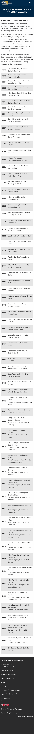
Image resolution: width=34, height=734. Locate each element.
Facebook (6, 698)
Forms (3, 686)
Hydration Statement (9, 694)
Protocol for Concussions (10, 690)
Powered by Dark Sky (9, 713)
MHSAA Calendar (7, 679)
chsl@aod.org (11, 674)
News (3, 682)
